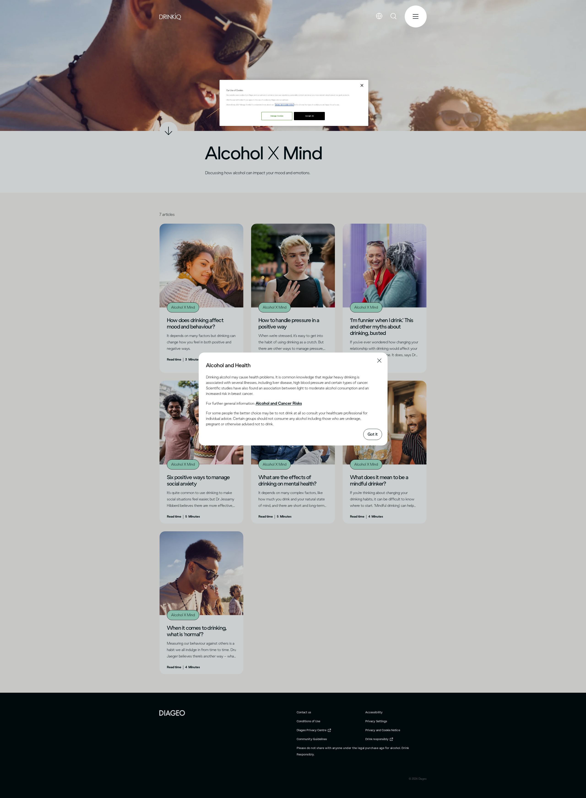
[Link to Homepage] (172, 712)
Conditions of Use (308, 721)
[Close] (362, 85)
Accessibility (374, 712)
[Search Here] (393, 16)
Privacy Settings (376, 721)
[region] (294, 103)
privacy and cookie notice (284, 105)
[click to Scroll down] (168, 131)
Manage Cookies (277, 116)
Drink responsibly (376, 739)
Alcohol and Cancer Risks (279, 403)
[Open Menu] (416, 16)
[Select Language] (379, 16)
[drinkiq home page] (170, 16)
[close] (210, 365)
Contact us (304, 712)
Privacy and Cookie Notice (382, 730)
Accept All (309, 116)
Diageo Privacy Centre (311, 730)
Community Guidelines (312, 739)
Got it (373, 434)
